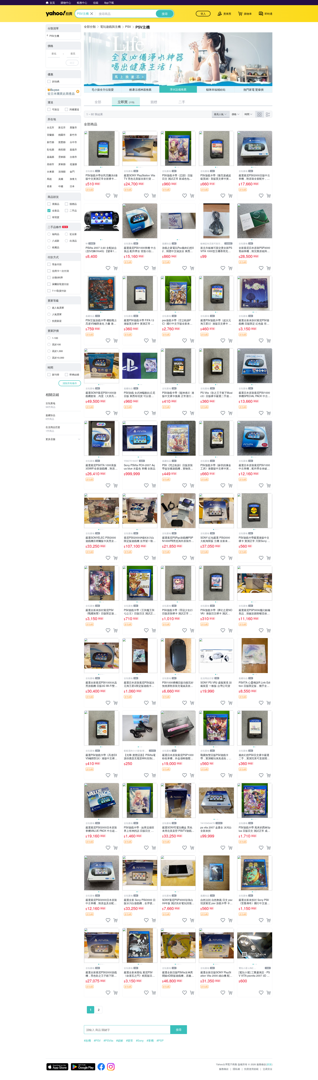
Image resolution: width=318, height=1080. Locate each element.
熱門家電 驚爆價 (253, 89)
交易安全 (267, 1069)
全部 (98, 101)
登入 (203, 13)
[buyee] (63, 91)
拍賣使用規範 (251, 1069)
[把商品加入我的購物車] (115, 195)
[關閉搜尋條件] (91, 13)
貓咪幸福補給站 (215, 89)
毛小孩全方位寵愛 (103, 89)
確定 (72, 62)
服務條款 (224, 1069)
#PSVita (108, 1040)
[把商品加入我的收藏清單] (108, 195)
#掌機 (150, 1040)
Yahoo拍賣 (59, 13)
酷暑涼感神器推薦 (140, 89)
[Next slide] (116, 148)
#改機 (87, 1040)
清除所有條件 (70, 383)
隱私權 (236, 1069)
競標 (154, 101)
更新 (269, 1064)
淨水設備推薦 (178, 89)
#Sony (140, 1040)
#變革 (129, 1040)
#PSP (160, 1040)
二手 (182, 101)
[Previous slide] (86, 148)
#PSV (97, 1040)
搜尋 (178, 1029)
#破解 (119, 1040)
